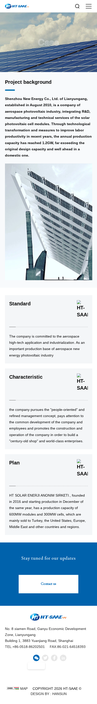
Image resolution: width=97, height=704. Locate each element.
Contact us (48, 584)
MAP (24, 689)
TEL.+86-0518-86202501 (25, 647)
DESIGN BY (40, 694)
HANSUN (59, 694)
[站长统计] (13, 688)
